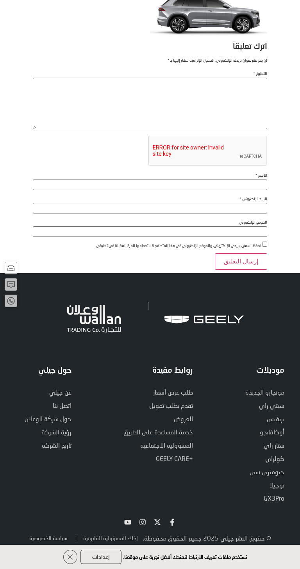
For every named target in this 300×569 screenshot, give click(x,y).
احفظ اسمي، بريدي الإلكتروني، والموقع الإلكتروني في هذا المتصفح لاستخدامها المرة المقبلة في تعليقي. (178, 245)
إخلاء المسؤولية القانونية (110, 538)
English (68, 13)
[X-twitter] (157, 522)
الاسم (261, 175)
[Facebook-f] (172, 522)
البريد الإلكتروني (253, 199)
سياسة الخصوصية (48, 538)
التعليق (260, 73)
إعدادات (101, 556)
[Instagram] (142, 522)
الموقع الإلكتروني (253, 222)
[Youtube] (127, 522)
